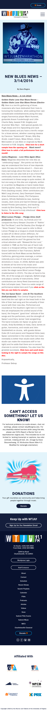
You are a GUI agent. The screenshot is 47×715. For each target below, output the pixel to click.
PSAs (23, 596)
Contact (23, 577)
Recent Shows (23, 585)
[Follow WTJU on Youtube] (29, 639)
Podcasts (23, 600)
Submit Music (23, 620)
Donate (39, 5)
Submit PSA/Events (23, 616)
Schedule (23, 581)
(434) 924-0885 (28, 548)
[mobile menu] (42, 14)
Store (23, 612)
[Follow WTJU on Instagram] (17, 639)
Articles (23, 604)
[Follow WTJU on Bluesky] (25, 639)
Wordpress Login (23, 560)
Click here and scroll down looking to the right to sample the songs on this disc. (23, 353)
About (23, 573)
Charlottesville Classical (23, 627)
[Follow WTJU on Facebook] (21, 639)
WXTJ (24, 624)
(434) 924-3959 (28, 546)
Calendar (23, 592)
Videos (23, 608)
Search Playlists (23, 589)
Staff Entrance (23, 567)
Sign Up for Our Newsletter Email (23, 525)
